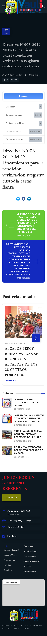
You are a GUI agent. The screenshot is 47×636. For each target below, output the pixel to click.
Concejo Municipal (11, 550)
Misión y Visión (10, 555)
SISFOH (27, 566)
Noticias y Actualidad (16, 344)
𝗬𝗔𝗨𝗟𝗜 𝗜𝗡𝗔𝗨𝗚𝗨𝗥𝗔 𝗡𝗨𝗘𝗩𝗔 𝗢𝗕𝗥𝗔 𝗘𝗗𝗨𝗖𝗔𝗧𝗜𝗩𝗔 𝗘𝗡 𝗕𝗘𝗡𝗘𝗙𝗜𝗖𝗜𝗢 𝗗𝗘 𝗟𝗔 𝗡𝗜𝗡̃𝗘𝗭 (28, 434)
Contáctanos (28, 546)
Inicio (6, 546)
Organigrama (9, 560)
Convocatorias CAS (31, 561)
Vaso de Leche (29, 571)
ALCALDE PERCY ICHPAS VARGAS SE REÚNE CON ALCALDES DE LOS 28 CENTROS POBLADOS (21, 361)
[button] (43, 6)
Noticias (7, 565)
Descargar (23, 96)
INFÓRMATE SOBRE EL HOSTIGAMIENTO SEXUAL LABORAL (27, 402)
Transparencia (29, 556)
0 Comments (34, 75)
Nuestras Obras (30, 551)
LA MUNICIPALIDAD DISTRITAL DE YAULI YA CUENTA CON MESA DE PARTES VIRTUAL (29, 418)
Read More (10, 380)
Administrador (15, 75)
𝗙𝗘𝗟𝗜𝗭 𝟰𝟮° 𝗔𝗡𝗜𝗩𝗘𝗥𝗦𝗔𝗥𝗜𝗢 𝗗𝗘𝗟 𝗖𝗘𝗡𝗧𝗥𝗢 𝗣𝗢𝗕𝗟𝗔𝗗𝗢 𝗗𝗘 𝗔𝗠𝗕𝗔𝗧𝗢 (28, 450)
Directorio (8, 570)
